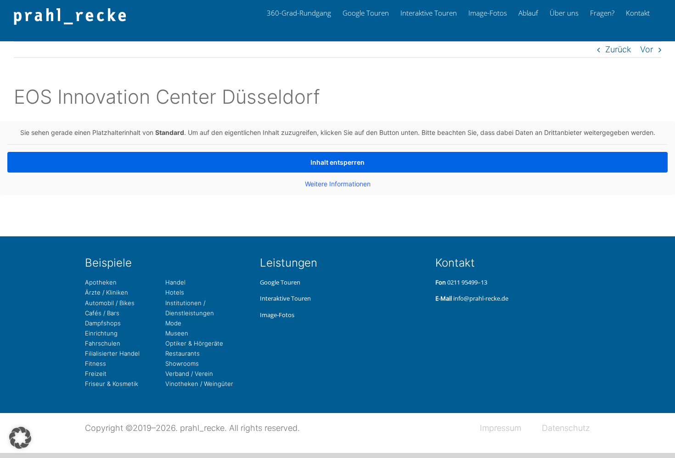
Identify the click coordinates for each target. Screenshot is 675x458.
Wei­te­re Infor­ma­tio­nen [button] (338, 184)
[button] (20, 438)
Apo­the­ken (101, 282)
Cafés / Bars (102, 313)
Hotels (174, 292)
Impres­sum (500, 428)
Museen (176, 333)
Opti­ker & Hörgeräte (194, 343)
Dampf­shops (103, 323)
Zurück (618, 49)
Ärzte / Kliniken (106, 292)
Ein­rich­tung (101, 333)
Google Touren (280, 282)
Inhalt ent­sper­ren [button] (337, 162)
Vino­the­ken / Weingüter (199, 383)
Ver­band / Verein (189, 373)
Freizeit (96, 373)
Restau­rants (182, 353)
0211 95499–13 (467, 282)
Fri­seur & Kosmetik (111, 383)
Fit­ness (95, 363)
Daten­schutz (566, 428)
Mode (173, 323)
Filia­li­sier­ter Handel (112, 353)
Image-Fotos (277, 315)
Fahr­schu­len (102, 343)
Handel (175, 282)
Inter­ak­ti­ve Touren (285, 298)
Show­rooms (182, 363)
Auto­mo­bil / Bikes (110, 303)
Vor (646, 49)
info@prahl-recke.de (480, 298)
